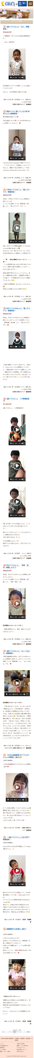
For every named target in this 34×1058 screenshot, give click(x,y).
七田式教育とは (4, 1045)
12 (20, 1032)
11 (17, 1032)
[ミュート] (22, 77)
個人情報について (21, 1049)
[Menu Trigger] (30, 3)
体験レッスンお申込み (22, 1045)
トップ (2, 1043)
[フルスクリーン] (24, 77)
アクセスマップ (21, 1047)
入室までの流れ (21, 1043)
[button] (17, 64)
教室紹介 (2, 1047)
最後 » (28, 1032)
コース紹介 (3, 1049)
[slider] (16, 77)
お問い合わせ (20, 1051)
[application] (17, 64)
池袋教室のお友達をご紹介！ (16, 929)
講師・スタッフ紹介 (5, 1051)
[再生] (11, 77)
